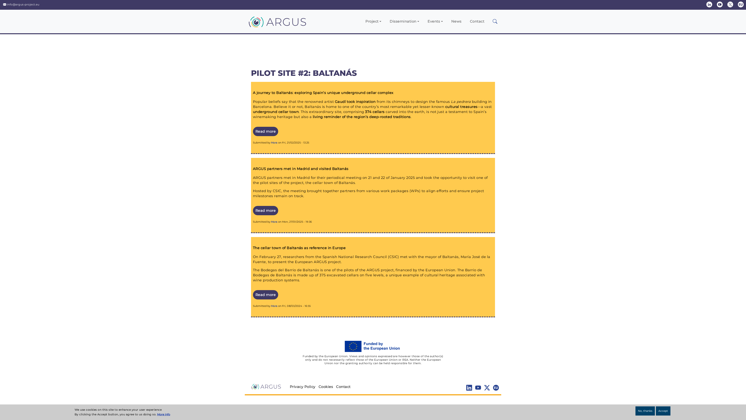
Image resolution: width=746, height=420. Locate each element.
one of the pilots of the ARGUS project (359, 270)
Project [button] (371, 21)
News (456, 21)
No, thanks (645, 411)
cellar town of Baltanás (334, 183)
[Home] (279, 22)
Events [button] (434, 21)
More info (163, 414)
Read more (266, 131)
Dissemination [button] (403, 21)
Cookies (326, 387)
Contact (477, 21)
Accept (663, 411)
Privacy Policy (302, 387)
